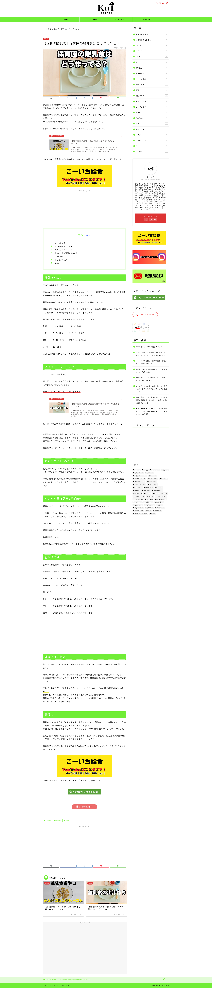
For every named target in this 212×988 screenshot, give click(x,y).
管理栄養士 (48, 820)
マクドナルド (151, 107)
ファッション (151, 140)
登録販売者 (151, 96)
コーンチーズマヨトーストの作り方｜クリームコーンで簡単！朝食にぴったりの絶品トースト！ (151, 389)
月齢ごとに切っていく (63, 250)
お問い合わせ (146, 19)
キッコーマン (152, 481)
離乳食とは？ (60, 243)
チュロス (147, 490)
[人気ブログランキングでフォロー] (84, 796)
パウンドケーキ (139, 496)
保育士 (151, 90)
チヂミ (137, 490)
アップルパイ (153, 478)
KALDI (151, 45)
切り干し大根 (159, 502)
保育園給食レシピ (151, 34)
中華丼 (137, 502)
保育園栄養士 (58, 820)
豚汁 (149, 511)
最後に (57, 263)
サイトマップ (119, 19)
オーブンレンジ (139, 481)
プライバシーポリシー (51, 985)
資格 (151, 124)
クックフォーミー (140, 484)
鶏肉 (146, 513)
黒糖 (153, 513)
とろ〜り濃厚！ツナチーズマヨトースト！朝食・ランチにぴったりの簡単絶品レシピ (151, 354)
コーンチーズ (153, 484)
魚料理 (137, 513)
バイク (151, 135)
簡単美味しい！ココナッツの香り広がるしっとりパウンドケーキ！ (151, 379)
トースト (138, 493)
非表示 (88, 235)
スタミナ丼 (149, 487)
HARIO (137, 470)
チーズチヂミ (158, 490)
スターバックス (151, 101)
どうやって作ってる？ (63, 246)
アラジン (164, 478)
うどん (165, 470)
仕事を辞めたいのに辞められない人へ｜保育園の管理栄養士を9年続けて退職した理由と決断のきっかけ (152, 400)
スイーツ (151, 51)
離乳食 (46, 38)
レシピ (151, 57)
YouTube (151, 118)
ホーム (66, 19)
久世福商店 (151, 73)
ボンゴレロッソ (161, 499)
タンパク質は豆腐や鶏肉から (66, 253)
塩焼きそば (138, 505)
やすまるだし (151, 62)
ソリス (159, 487)
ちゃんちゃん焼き (140, 478)
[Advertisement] (84, 208)
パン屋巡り (139, 499)
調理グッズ (151, 129)
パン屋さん (151, 152)
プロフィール (92, 19)
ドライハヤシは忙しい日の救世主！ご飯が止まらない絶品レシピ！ (151, 362)
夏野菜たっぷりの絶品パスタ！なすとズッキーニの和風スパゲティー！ (151, 370)
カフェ (151, 146)
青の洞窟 (158, 511)
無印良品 (151, 68)
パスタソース (161, 496)
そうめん (153, 475)
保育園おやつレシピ (151, 40)
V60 (146, 470)
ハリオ (147, 493)
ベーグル (150, 499)
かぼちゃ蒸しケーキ (140, 475)
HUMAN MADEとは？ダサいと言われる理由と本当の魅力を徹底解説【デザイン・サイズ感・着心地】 (151, 411)
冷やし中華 (147, 502)
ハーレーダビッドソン (160, 493)
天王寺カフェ (150, 505)
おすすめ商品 (151, 79)
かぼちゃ (150, 473)
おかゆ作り (59, 256)
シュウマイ (138, 487)
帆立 (160, 505)
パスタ (150, 496)
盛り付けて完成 (61, 260)
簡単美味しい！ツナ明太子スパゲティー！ (151, 347)
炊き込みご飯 (139, 508)
